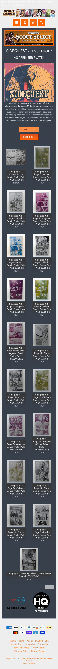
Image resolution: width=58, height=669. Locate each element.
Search (12, 640)
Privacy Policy (38, 647)
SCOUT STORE (42, 640)
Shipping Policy (21, 651)
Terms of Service (21, 647)
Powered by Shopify (29, 663)
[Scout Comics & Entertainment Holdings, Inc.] (29, 13)
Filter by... (29, 137)
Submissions (16, 644)
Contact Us (43, 644)
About (30, 640)
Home (21, 640)
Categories (30, 644)
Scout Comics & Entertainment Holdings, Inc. (31, 658)
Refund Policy (37, 651)
